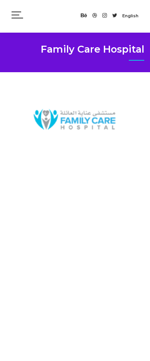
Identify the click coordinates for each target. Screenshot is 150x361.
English (130, 15)
